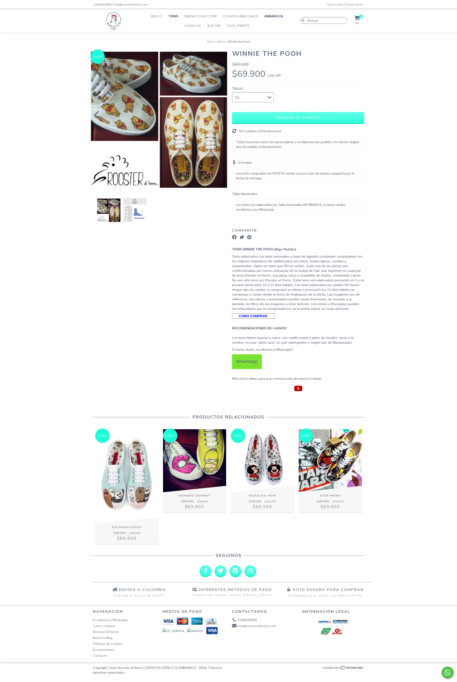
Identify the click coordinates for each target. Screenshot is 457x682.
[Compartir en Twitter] (242, 237)
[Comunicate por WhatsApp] (447, 672)
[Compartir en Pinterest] (249, 237)
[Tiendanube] (343, 669)
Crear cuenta (334, 4)
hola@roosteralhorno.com (131, 4)
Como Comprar (104, 626)
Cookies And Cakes (240, 16)
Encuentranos (103, 650)
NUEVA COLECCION (200, 16)
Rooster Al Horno (106, 632)
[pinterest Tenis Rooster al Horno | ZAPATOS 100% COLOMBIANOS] (235, 571)
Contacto (100, 655)
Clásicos (192, 26)
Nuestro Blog (103, 638)
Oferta (221, 41)
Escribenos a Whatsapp (110, 620)
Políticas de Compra (107, 644)
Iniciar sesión (354, 4)
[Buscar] (302, 20)
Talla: (237, 88)
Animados (273, 16)
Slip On (213, 26)
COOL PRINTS (238, 26)
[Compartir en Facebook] (234, 237)
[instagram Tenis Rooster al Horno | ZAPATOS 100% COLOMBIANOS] (250, 571)
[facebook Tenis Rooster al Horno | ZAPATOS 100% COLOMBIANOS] (205, 571)
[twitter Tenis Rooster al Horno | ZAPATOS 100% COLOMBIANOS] (220, 571)
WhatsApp (247, 361)
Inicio (156, 16)
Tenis (173, 16)
